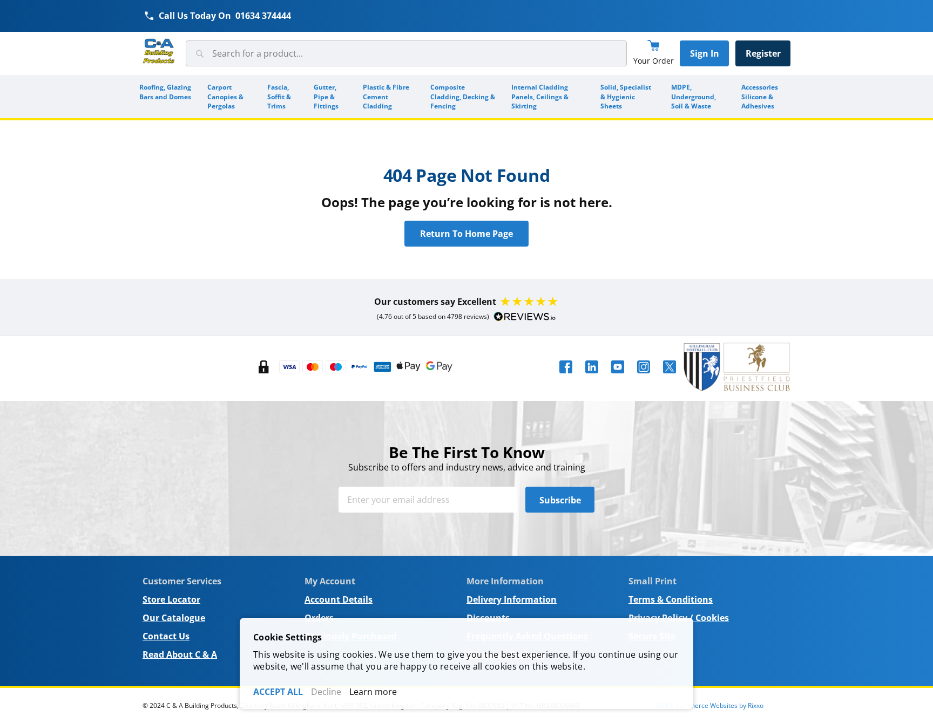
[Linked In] (592, 377)
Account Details (339, 599)
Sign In (704, 53)
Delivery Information (511, 599)
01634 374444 (263, 16)
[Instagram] (644, 377)
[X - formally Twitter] (669, 377)
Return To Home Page (466, 234)
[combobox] (406, 53)
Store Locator (171, 599)
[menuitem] (166, 96)
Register (763, 53)
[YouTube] (618, 377)
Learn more (373, 692)
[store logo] (159, 51)
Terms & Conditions (670, 599)
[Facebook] (566, 377)
